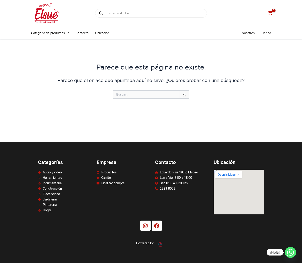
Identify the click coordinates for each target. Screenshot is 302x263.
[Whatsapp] (290, 252)
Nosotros (248, 33)
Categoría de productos (48, 33)
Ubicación (102, 33)
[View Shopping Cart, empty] (270, 13)
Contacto (82, 33)
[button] (67, 33)
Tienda (266, 33)
